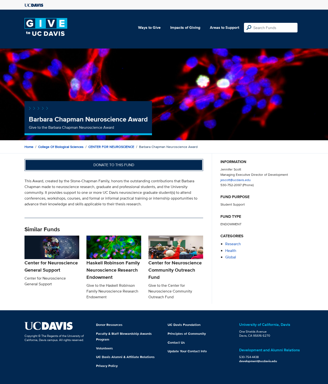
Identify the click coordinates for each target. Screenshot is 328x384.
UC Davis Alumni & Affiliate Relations (125, 356)
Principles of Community (187, 333)
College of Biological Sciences (61, 146)
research (233, 244)
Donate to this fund (113, 165)
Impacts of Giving (185, 27)
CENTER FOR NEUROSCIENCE (111, 146)
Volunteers (104, 348)
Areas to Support (224, 27)
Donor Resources (109, 324)
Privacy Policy (107, 365)
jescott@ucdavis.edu (235, 179)
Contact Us (176, 342)
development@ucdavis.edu (258, 361)
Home (28, 146)
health (230, 250)
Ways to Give (149, 27)
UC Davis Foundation (184, 324)
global (230, 257)
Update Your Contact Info (187, 351)
